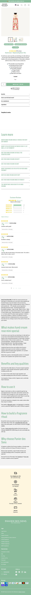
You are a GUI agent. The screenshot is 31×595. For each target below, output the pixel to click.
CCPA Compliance (5, 539)
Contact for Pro (4, 558)
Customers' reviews (5, 551)
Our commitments (5, 101)
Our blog (3, 556)
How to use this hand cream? (7, 97)
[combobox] (17, 5)
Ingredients (3, 104)
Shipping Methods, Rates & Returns (8, 537)
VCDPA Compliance (5, 541)
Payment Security (4, 535)
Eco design (3, 564)
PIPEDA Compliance (5, 543)
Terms (2, 533)
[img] (4, 221)
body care (20, 404)
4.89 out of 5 (19, 200)
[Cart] (25, 5)
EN (18, 5)
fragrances (20, 456)
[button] (12, 51)
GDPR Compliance (5, 545)
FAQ (2, 553)
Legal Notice (3, 531)
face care (26, 456)
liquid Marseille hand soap (21, 422)
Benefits (3, 94)
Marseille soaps (11, 404)
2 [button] (13, 288)
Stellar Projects (22, 591)
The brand (3, 560)
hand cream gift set (10, 428)
